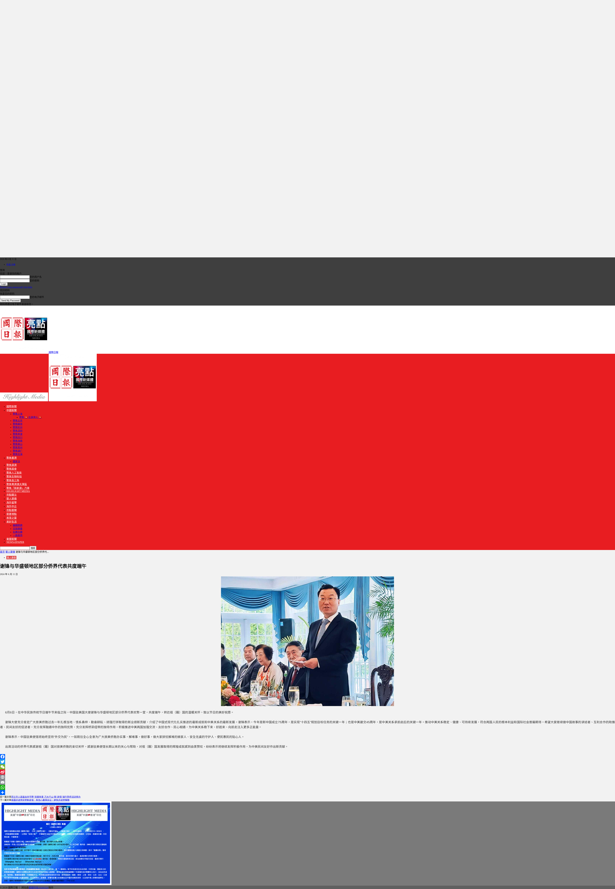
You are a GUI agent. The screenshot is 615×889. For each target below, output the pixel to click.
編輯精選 (17, 525)
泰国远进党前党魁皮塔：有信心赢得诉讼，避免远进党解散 (40, 800)
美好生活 (11, 521)
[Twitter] (307, 761)
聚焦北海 (17, 454)
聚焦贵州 (17, 447)
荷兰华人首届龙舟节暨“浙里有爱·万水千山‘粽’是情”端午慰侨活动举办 (46, 797)
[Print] (307, 777)
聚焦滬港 (11, 465)
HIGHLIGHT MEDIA (18, 491)
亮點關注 (11, 494)
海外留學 (11, 502)
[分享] (307, 792)
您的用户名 (36, 277)
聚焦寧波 (17, 434)
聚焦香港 (11, 458)
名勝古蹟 (17, 532)
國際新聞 (11, 406)
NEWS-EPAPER (15, 542)
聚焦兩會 (11, 469)
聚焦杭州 (17, 427)
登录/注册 (10, 264)
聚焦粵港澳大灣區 (16, 484)
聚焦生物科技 (14, 476)
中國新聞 (11, 410)
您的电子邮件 (37, 297)
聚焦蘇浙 (17, 424)
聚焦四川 (17, 437)
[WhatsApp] (307, 787)
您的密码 (34, 280)
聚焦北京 (17, 420)
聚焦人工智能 (14, 472)
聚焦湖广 (17, 451)
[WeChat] (307, 766)
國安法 (16, 461)
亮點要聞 (11, 510)
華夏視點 (11, 514)
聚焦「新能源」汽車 (17, 488)
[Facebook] (307, 756)
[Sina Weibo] (307, 772)
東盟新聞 (11, 539)
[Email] (307, 782)
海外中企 (11, 506)
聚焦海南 (17, 441)
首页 (2, 552)
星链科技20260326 (39, 887)
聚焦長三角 (12, 480)
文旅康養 (17, 528)
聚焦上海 (17, 414)
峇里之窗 (11, 518)
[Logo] (24, 400)
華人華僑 (11, 498)
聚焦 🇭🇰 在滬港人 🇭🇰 (30, 417)
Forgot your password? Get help (16, 287)
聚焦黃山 (17, 444)
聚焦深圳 (17, 430)
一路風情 (17, 535)
